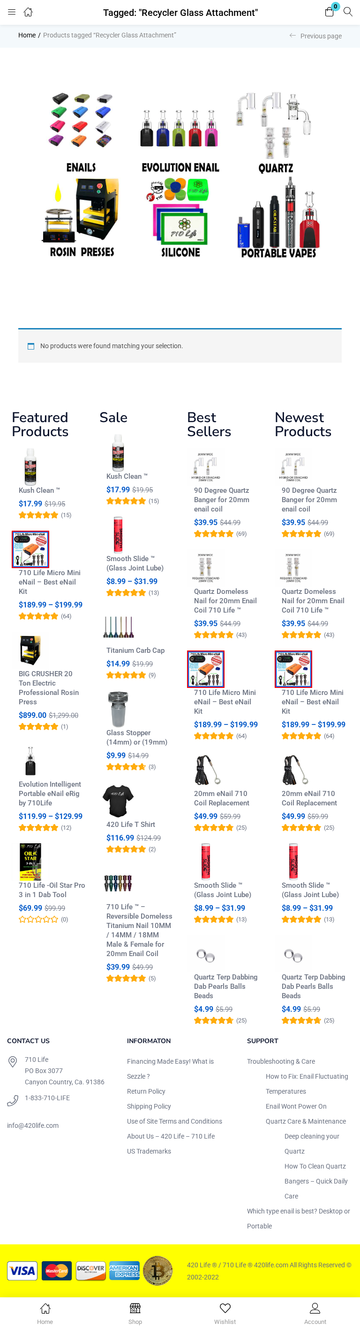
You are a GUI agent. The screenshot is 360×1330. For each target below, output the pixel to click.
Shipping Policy (149, 1106)
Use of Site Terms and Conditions (174, 1121)
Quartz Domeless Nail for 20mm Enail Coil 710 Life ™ (225, 600)
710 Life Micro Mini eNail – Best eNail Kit (50, 582)
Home (27, 35)
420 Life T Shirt (130, 824)
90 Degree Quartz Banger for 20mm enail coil (221, 499)
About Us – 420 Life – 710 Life (171, 1136)
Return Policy (146, 1091)
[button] (329, 12)
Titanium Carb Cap (135, 650)
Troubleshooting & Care (281, 1061)
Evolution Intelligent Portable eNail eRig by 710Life (50, 793)
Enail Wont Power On (296, 1106)
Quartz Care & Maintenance (306, 1121)
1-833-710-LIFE (47, 1098)
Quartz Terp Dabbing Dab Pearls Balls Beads (226, 986)
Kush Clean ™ (39, 490)
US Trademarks (149, 1151)
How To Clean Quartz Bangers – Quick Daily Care (316, 1181)
